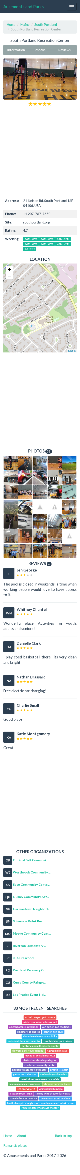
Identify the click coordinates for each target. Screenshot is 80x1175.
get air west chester (24, 1074)
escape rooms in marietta (40, 1055)
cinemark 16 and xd (28, 1031)
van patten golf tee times (56, 1026)
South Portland (45, 24)
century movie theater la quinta (40, 1045)
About (21, 1136)
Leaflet (72, 350)
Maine (25, 24)
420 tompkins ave (57, 1050)
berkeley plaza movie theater (29, 1069)
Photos (40, 50)
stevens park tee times (57, 1083)
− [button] (9, 276)
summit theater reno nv (23, 1098)
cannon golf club (53, 1031)
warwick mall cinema (51, 1088)
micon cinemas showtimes (25, 1083)
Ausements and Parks (23, 6)
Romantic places (15, 1145)
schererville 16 (26, 1088)
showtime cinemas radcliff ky (40, 1036)
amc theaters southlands (23, 1026)
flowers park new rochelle (27, 1050)
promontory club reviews (55, 1098)
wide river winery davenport (40, 1022)
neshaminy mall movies (53, 1074)
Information (16, 50)
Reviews (64, 50)
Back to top (63, 1136)
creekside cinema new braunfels (40, 1079)
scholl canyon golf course (40, 1017)
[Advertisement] (40, 152)
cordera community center (40, 1065)
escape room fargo (21, 1093)
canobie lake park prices (58, 1041)
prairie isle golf (59, 1069)
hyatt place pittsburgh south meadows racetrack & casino (40, 1103)
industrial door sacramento (24, 1041)
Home (11, 24)
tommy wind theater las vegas (53, 1093)
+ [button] (9, 269)
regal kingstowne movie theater (40, 1108)
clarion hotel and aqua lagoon (40, 1060)
